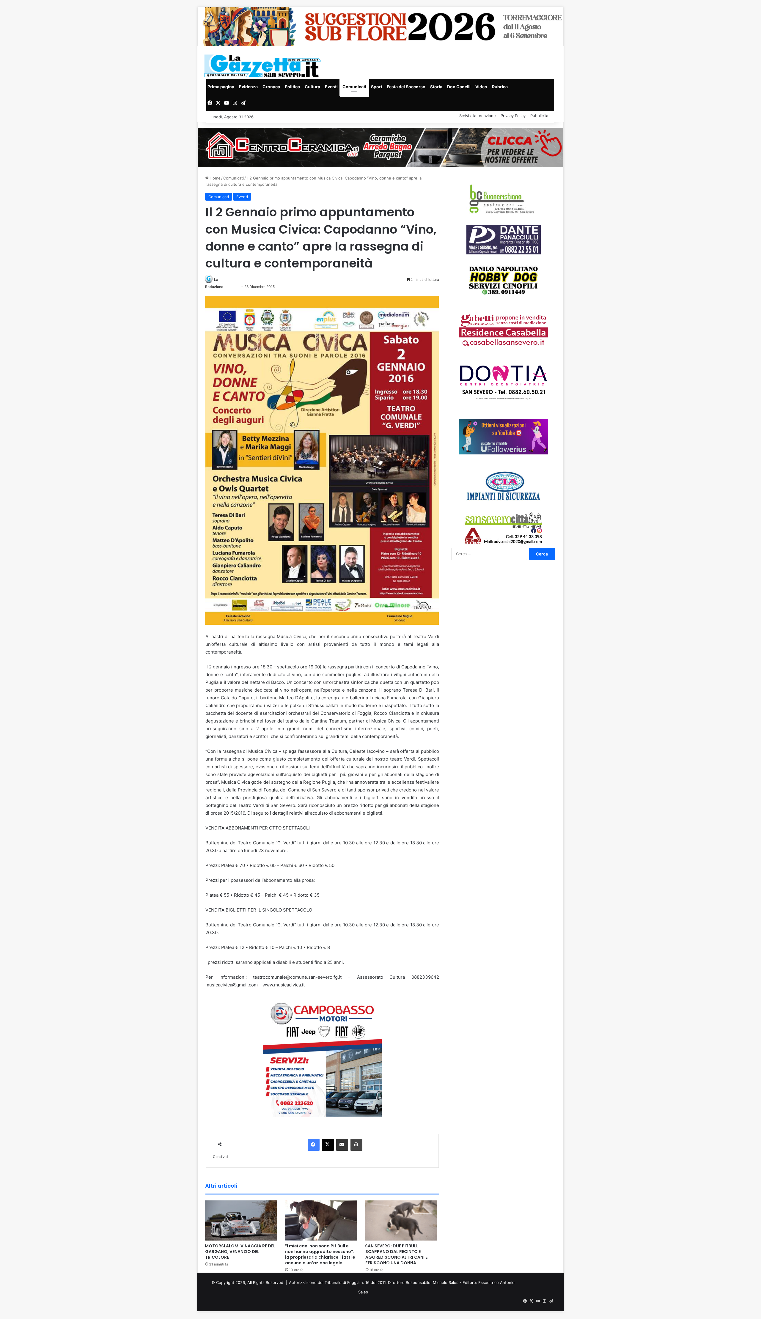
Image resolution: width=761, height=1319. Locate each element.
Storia (436, 86)
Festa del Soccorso (406, 86)
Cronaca (271, 86)
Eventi (331, 86)
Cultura (312, 86)
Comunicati (354, 86)
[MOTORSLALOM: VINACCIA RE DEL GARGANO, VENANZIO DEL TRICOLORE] (241, 1220)
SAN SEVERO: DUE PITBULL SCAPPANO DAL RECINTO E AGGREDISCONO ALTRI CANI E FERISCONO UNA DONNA (396, 1254)
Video (481, 86)
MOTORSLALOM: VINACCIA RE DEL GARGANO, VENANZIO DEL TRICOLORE (240, 1251)
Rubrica (500, 86)
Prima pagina (220, 86)
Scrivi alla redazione (477, 115)
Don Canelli (459, 86)
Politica (292, 86)
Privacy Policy (513, 115)
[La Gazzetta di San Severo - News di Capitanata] (264, 66)
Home (214, 178)
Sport (376, 86)
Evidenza (248, 86)
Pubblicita (539, 115)
